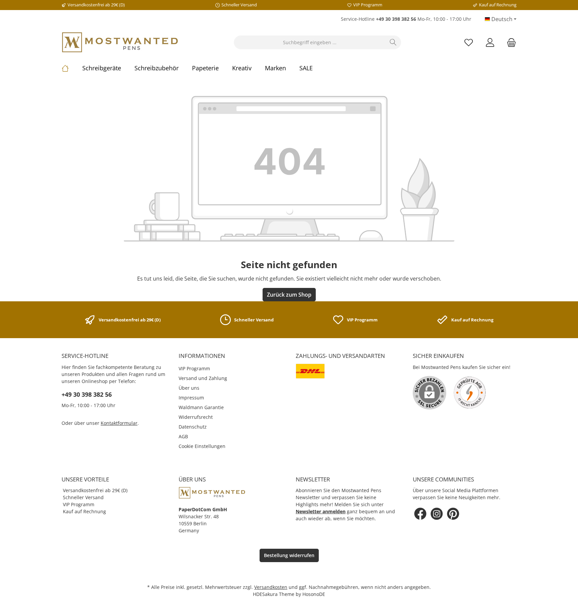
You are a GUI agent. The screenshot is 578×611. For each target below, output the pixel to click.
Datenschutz (193, 427)
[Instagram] (436, 513)
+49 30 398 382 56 (87, 394)
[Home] (72, 68)
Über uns (189, 388)
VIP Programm (194, 368)
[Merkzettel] (469, 42)
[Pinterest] (453, 513)
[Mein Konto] (490, 42)
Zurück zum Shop (289, 294)
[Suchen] (393, 42)
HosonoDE (313, 594)
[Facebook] (420, 513)
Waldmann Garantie (201, 407)
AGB (183, 436)
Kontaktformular (119, 423)
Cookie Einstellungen (202, 446)
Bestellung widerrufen (289, 555)
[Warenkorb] (509, 42)
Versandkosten (270, 587)
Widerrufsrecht (196, 417)
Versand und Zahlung (203, 378)
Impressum (191, 397)
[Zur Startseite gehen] (120, 42)
